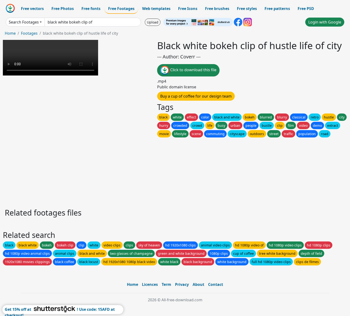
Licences (150, 284)
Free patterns (277, 8)
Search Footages (24, 22)
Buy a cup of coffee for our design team (196, 96)
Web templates (156, 8)
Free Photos (62, 8)
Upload (152, 22)
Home (10, 33)
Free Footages (121, 8)
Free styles (247, 8)
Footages (29, 33)
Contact (215, 284)
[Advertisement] (147, 171)
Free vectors (32, 8)
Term (166, 284)
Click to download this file (192, 69)
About (198, 284)
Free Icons (187, 8)
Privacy (182, 284)
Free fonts (90, 8)
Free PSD (306, 8)
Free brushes (217, 8)
